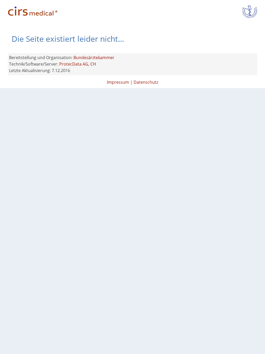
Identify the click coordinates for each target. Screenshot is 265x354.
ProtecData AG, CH (77, 64)
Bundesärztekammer (93, 57)
